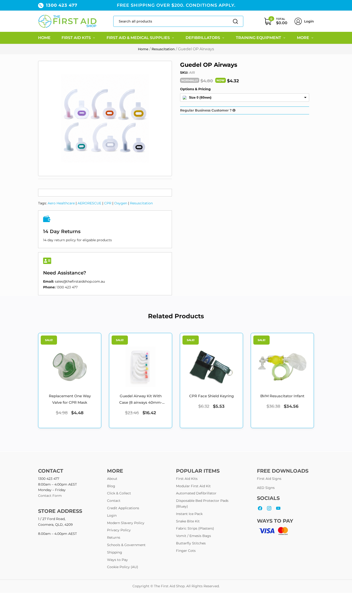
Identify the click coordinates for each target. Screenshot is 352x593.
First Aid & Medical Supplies (138, 37)
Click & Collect (119, 493)
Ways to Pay (117, 560)
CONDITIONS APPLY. (210, 5)
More (303, 37)
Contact (113, 500)
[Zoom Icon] (105, 118)
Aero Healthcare (61, 203)
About (112, 478)
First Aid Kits (76, 37)
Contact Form (50, 495)
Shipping (114, 552)
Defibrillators (203, 37)
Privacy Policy (119, 530)
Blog (111, 486)
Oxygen (120, 203)
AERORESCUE (89, 203)
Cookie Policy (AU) (122, 567)
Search (233, 21)
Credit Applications (123, 508)
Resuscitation (163, 49)
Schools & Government (126, 545)
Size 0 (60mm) (200, 97)
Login (309, 21)
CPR (107, 203)
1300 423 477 (61, 5)
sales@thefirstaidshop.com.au (80, 281)
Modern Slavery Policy (125, 523)
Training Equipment (258, 37)
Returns (113, 537)
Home (44, 37)
